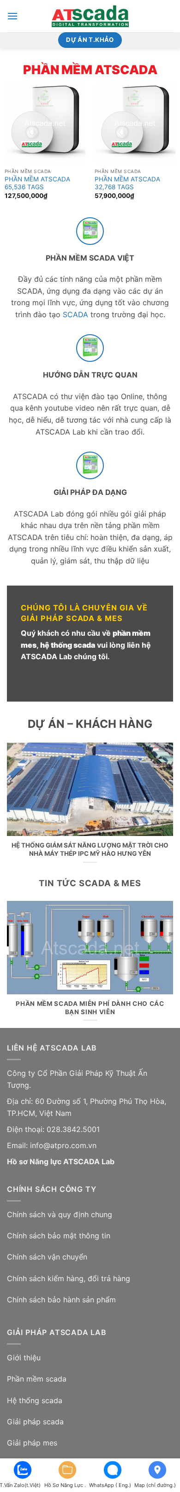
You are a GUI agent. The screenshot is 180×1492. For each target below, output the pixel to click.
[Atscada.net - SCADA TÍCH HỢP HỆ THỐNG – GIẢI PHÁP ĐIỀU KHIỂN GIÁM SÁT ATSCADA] (90, 16)
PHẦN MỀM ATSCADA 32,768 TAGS (127, 183)
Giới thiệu (24, 1357)
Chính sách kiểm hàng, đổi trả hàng (68, 1278)
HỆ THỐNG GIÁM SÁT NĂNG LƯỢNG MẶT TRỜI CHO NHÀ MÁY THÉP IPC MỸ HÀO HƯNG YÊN (90, 849)
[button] (12, 16)
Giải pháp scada (35, 1421)
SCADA (75, 314)
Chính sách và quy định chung (59, 1214)
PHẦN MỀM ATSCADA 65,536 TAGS (37, 183)
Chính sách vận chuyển (47, 1256)
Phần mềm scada (36, 1378)
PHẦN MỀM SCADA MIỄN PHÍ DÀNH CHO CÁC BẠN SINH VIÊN (90, 1008)
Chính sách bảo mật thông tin (58, 1235)
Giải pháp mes (32, 1442)
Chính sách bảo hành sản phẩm (61, 1299)
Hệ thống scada (34, 1400)
